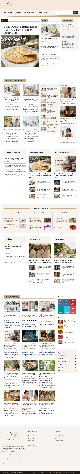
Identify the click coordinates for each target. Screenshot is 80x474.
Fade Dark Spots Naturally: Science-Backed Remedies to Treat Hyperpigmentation (68, 36)
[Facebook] (3, 459)
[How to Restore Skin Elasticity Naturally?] (22, 226)
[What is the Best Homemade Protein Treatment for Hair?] (68, 131)
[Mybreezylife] (9, 5)
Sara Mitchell (31, 440)
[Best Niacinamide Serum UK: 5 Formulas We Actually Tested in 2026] (43, 101)
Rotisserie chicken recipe (59, 227)
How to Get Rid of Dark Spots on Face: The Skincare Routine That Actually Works (52, 90)
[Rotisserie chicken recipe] (72, 227)
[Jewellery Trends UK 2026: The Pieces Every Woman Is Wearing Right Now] (32, 267)
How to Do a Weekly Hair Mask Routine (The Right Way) (67, 100)
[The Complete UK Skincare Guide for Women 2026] (43, 105)
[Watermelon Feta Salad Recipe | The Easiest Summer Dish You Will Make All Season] (32, 189)
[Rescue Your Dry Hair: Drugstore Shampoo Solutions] (22, 220)
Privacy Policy (58, 445)
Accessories (42, 408)
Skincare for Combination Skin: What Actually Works (12, 130)
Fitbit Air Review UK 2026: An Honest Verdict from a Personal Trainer (13, 159)
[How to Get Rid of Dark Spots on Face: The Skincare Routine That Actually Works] (43, 89)
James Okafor (31, 445)
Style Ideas (46, 18)
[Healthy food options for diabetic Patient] (60, 322)
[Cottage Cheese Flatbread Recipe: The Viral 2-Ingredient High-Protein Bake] (20, 51)
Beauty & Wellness (68, 24)
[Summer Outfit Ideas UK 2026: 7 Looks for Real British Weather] (65, 251)
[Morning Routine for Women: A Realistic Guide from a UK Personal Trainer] (65, 164)
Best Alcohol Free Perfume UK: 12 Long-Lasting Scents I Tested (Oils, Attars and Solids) (49, 48)
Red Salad (66, 337)
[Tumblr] (16, 459)
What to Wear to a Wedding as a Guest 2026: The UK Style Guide (68, 274)
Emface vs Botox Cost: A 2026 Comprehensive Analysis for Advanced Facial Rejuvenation (52, 129)
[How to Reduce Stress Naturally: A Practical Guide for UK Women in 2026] (47, 365)
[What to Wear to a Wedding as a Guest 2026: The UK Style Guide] (57, 274)
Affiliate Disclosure (59, 440)
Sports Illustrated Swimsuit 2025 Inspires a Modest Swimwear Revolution (14, 246)
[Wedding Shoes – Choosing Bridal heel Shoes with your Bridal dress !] (32, 281)
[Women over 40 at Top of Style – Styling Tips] (47, 227)
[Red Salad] (60, 337)
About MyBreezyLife (59, 435)
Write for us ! (71, 472)
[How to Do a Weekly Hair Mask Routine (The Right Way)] (68, 92)
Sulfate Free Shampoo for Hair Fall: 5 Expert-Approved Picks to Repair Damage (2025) (68, 120)
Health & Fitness (8, 348)
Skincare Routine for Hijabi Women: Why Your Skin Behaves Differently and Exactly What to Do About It (68, 45)
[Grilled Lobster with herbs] (60, 342)
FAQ (56, 438)
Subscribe (73, 307)
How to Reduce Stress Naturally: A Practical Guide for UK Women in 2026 (47, 375)
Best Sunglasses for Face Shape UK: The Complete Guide (43, 274)
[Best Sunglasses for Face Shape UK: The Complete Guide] (32, 274)
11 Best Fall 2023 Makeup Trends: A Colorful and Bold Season (35, 221)
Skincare (65, 33)
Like (61, 299)
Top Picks (52, 18)
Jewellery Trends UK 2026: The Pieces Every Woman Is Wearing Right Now (44, 268)
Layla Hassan (31, 438)
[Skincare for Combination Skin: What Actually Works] (12, 121)
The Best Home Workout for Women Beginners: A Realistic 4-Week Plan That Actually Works (11, 375)
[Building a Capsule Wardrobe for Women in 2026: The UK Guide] (57, 267)
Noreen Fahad (31, 435)
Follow (67, 299)
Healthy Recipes (58, 218)
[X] (20, 459)
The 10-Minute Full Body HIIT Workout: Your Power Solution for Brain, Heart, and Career (15, 170)
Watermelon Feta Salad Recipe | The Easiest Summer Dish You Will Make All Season (44, 189)
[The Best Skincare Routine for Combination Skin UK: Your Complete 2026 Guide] (43, 95)
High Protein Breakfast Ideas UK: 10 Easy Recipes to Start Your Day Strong (43, 196)
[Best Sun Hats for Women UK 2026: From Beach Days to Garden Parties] (40, 251)
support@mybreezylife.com (13, 454)
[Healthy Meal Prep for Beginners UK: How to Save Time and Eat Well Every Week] (57, 189)
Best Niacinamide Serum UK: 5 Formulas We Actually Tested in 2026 (52, 101)
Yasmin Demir (31, 443)
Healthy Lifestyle (44, 348)
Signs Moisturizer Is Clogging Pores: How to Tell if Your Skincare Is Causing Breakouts (52, 117)
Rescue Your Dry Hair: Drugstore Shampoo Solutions (11, 221)
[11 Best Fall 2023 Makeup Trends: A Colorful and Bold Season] (47, 220)
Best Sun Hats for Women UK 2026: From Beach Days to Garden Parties (40, 261)
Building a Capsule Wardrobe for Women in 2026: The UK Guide (67, 268)
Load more (29, 421)
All (47, 297)
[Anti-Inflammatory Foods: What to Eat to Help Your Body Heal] (57, 196)
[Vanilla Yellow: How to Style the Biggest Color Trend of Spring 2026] (57, 281)
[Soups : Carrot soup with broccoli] (60, 327)
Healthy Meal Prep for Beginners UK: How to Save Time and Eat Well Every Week (68, 189)
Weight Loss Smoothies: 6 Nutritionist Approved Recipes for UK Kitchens (43, 183)
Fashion (31, 225)
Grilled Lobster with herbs (69, 342)
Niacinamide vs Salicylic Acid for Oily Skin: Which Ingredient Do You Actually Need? (52, 123)
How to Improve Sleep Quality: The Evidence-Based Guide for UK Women (68, 183)
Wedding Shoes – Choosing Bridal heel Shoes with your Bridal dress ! (43, 281)
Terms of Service (58, 443)
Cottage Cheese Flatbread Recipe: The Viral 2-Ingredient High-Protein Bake (21, 29)
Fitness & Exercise (9, 379)
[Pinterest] (11, 459)
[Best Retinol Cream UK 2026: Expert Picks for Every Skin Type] (31, 121)
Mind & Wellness (43, 378)
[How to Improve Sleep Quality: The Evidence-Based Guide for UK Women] (57, 182)
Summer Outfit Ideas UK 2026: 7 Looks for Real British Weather (64, 261)
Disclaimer (55, 472)
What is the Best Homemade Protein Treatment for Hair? (68, 139)
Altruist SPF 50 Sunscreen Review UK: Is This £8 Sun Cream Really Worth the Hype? (29, 315)
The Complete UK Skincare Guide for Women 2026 (51, 105)
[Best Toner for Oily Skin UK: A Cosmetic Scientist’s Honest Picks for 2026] (50, 30)
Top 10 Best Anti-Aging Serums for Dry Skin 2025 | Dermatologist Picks (68, 28)
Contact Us (48, 472)
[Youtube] (3, 463)
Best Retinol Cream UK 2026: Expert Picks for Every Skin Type (31, 130)
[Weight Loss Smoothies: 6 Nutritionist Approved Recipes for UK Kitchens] (32, 182)
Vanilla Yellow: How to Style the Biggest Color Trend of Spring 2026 (68, 281)
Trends (58, 18)
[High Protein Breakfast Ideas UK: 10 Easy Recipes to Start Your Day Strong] (32, 196)
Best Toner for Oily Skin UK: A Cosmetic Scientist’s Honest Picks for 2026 (49, 40)
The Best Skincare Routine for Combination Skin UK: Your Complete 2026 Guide (52, 95)
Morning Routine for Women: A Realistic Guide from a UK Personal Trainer (64, 175)
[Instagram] (7, 459)
